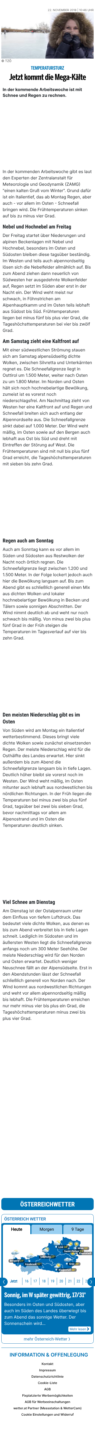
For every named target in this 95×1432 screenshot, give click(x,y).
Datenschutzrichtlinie (47, 1376)
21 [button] (70, 1281)
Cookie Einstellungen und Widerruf (47, 1414)
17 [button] (35, 1281)
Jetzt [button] (13, 1281)
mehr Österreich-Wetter (45, 1339)
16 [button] (26, 1281)
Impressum (47, 1370)
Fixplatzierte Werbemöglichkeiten (47, 1395)
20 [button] (61, 1281)
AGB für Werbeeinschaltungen (47, 1402)
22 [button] (78, 1281)
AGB (47, 1389)
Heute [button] (16, 1229)
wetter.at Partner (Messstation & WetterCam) (47, 1408)
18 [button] (44, 1281)
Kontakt (47, 1364)
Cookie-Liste (47, 1383)
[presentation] (4, 1282)
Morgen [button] (47, 1229)
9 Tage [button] (78, 1229)
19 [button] (52, 1281)
